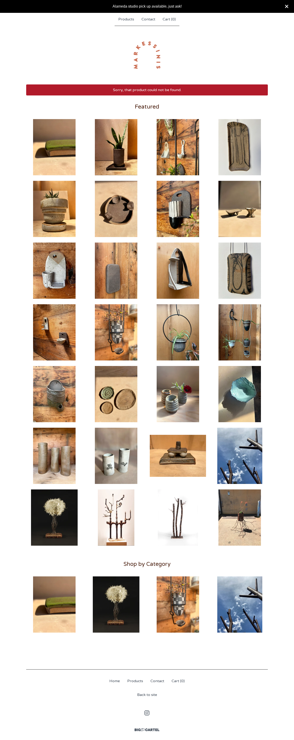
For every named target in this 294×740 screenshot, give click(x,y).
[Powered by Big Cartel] (147, 729)
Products (126, 19)
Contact (148, 19)
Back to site (147, 695)
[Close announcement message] (286, 6)
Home (114, 681)
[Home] (147, 55)
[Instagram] (147, 713)
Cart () (169, 19)
